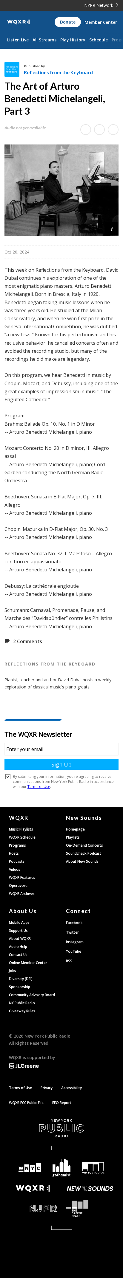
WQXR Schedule (22, 837)
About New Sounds (82, 861)
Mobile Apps (19, 922)
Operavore (18, 885)
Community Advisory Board (32, 994)
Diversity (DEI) (21, 978)
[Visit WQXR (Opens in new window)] (32, 1188)
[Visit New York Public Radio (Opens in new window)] (61, 1128)
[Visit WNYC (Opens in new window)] (30, 1168)
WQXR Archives (22, 893)
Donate (68, 22)
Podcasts (16, 861)
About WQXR (20, 938)
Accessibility (71, 1087)
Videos (14, 869)
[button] (112, 228)
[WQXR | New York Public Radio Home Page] (18, 22)
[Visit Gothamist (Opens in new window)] (62, 1168)
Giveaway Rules (22, 1010)
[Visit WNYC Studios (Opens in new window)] (93, 1168)
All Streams (44, 40)
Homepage (75, 829)
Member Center (100, 22)
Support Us (18, 930)
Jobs (12, 970)
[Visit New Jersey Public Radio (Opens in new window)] (32, 1208)
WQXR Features (22, 877)
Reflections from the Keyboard (58, 72)
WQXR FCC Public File (26, 1102)
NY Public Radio (22, 1002)
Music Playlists (21, 829)
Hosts (14, 853)
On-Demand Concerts (84, 845)
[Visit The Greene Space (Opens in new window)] (90, 1208)
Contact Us (18, 954)
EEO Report (61, 1102)
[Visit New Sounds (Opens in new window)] (90, 1188)
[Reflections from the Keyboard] (14, 69)
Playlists (73, 837)
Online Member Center (28, 962)
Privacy (47, 1087)
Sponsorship (19, 986)
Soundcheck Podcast (83, 853)
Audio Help (18, 946)
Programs (17, 845)
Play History (72, 40)
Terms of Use (20, 1087)
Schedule (98, 40)
